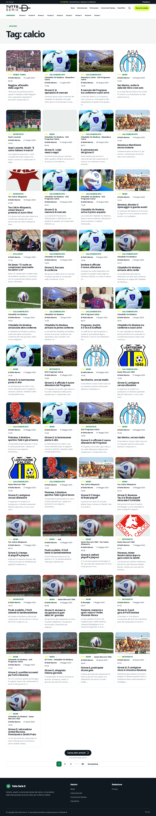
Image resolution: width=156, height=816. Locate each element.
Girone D (50, 15)
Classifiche (121, 8)
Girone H (88, 15)
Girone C (41, 15)
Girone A (22, 15)
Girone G (78, 15)
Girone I (97, 15)
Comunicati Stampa (108, 8)
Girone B (32, 15)
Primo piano (94, 8)
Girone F (69, 15)
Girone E (60, 15)
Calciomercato (82, 8)
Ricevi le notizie (142, 8)
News (73, 8)
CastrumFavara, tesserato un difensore (78, 2)
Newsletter (146, 2)
